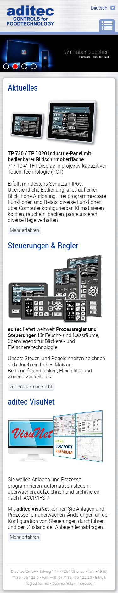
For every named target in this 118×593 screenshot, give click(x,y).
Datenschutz (62, 583)
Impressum (86, 583)
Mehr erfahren (24, 230)
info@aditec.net (36, 583)
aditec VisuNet (31, 401)
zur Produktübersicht (31, 386)
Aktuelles (22, 87)
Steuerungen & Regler (43, 245)
